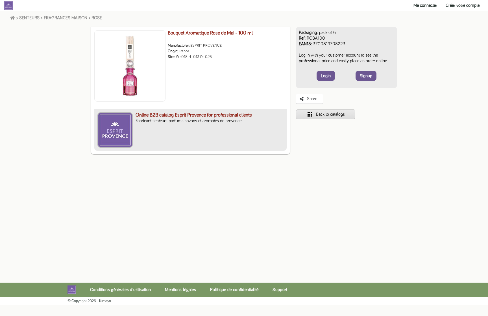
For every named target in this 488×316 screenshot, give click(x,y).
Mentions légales (180, 289)
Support (280, 289)
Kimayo (105, 301)
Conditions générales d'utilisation (120, 289)
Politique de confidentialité (234, 289)
